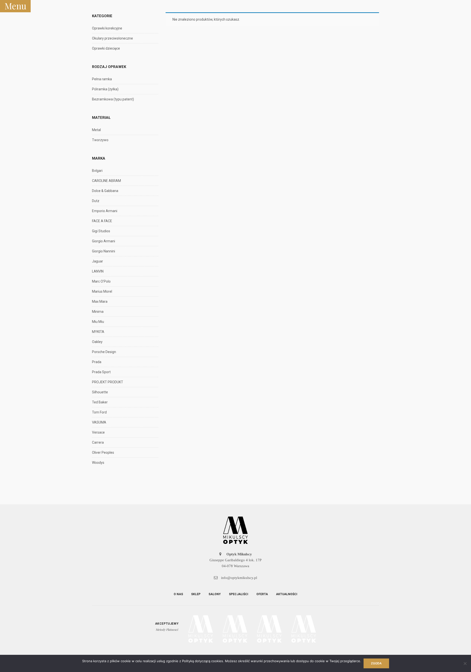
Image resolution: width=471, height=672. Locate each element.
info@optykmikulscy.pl (238, 578)
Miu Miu (98, 322)
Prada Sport (101, 372)
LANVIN (98, 271)
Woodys (98, 463)
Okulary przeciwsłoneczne (112, 38)
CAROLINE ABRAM (106, 181)
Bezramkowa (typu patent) (113, 99)
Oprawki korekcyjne (107, 28)
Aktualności (286, 594)
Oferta (262, 594)
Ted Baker (100, 402)
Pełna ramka (102, 79)
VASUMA (99, 422)
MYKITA (98, 332)
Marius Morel (102, 291)
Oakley (97, 342)
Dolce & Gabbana (105, 191)
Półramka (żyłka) (105, 89)
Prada (96, 362)
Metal (96, 130)
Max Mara (99, 301)
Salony (215, 594)
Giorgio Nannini (103, 251)
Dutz (95, 201)
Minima (98, 312)
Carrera (98, 442)
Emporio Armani (104, 211)
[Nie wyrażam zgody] (464, 663)
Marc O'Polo (101, 281)
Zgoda (376, 663)
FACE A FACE (102, 221)
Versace (98, 432)
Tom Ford (99, 412)
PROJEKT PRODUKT (107, 382)
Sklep (195, 594)
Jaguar (97, 261)
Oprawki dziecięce (106, 48)
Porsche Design (104, 352)
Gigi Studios (101, 231)
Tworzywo (100, 140)
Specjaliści (238, 594)
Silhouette (100, 392)
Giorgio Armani (103, 241)
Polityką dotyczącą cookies (202, 661)
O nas (178, 594)
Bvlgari (97, 171)
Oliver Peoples (103, 452)
